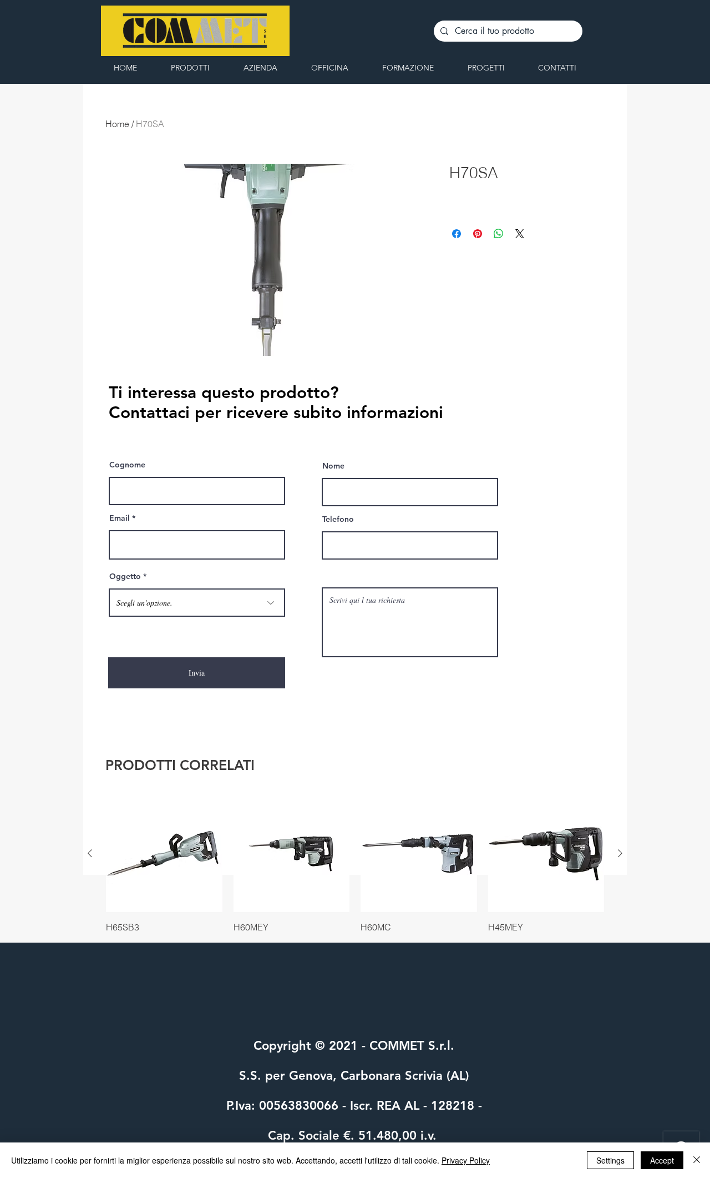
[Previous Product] (90, 853)
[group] (355, 864)
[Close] (696, 1160)
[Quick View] (164, 854)
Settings (610, 1160)
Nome (333, 466)
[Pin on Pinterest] (477, 233)
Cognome (127, 465)
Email (119, 518)
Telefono (338, 519)
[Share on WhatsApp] (498, 233)
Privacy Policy (466, 1160)
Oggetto (125, 576)
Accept (662, 1160)
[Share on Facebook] (456, 233)
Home (117, 123)
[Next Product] (620, 853)
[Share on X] (519, 233)
